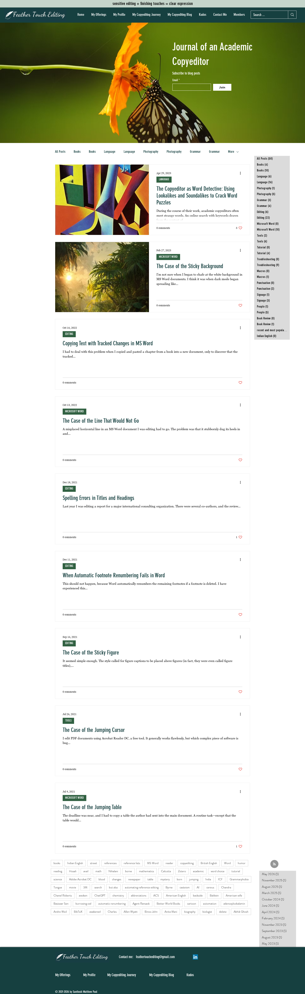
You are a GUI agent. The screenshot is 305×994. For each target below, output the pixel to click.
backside (198, 895)
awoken (83, 895)
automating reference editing (142, 887)
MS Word (153, 863)
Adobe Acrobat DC (80, 879)
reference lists (132, 863)
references (110, 863)
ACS (156, 895)
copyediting (187, 863)
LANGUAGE (164, 179)
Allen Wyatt (131, 912)
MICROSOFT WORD (168, 256)
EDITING (69, 334)
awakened (95, 912)
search (98, 887)
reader (169, 863)
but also (113, 887)
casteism (185, 887)
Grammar (195, 152)
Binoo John (151, 912)
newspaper (134, 879)
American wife (234, 895)
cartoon (191, 903)
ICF (220, 879)
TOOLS (68, 720)
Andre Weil (60, 912)
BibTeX (78, 912)
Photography (150, 152)
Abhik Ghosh (241, 912)
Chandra (226, 887)
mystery (165, 879)
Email (175, 80)
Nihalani (113, 871)
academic (198, 871)
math (98, 871)
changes (116, 879)
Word (227, 863)
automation (209, 903)
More (231, 152)
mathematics (146, 871)
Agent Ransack (141, 903)
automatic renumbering (112, 903)
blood (102, 879)
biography (189, 912)
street (93, 863)
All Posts (60, 152)
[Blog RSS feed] (274, 864)
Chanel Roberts (63, 895)
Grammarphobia (239, 879)
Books (77, 152)
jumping (193, 879)
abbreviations (138, 895)
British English (209, 863)
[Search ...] (292, 14)
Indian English (75, 863)
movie (72, 887)
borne (128, 871)
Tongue (58, 887)
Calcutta (166, 871)
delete (223, 912)
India (208, 879)
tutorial (236, 871)
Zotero (182, 871)
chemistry (118, 895)
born (179, 879)
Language (109, 152)
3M (85, 887)
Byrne (169, 887)
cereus (210, 887)
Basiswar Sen (61, 903)
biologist (207, 912)
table (150, 879)
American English (176, 895)
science (58, 879)
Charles (112, 912)
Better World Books (168, 903)
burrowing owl (83, 903)
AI (198, 887)
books (57, 863)
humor (241, 863)
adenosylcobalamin (234, 903)
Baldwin (214, 895)
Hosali (72, 871)
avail (85, 871)
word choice (217, 871)
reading (58, 871)
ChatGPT (99, 895)
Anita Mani (171, 912)
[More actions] (241, 173)
